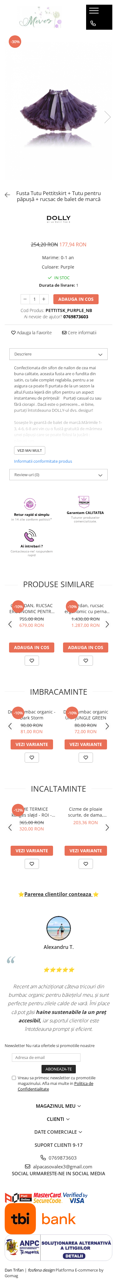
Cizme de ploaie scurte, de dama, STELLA (85, 812)
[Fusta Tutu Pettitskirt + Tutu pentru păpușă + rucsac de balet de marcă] (58, 111)
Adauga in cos (76, 299)
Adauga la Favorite (34, 332)
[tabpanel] (58, 111)
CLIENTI (56, 1119)
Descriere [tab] (23, 354)
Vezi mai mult (29, 450)
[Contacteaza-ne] (93, 23)
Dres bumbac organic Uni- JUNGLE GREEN (85, 715)
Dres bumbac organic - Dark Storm (32, 715)
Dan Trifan (14, 1270)
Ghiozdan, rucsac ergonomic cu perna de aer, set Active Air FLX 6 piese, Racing (85, 608)
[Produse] (94, 12)
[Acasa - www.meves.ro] (40, 17)
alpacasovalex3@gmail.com (62, 1166)
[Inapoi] (4, 195)
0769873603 (62, 1158)
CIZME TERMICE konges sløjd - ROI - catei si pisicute (32, 812)
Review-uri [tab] (26, 474)
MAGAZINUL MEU (56, 1106)
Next (107, 117)
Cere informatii (81, 332)
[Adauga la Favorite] (32, 661)
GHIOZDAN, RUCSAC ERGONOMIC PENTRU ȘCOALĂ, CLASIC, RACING (31, 608)
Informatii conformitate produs (43, 461)
